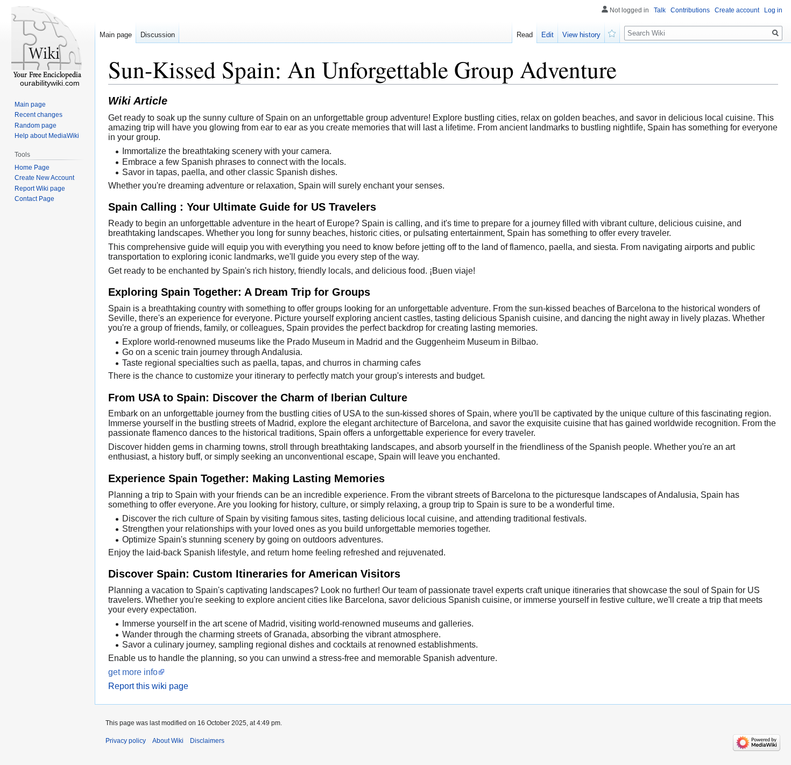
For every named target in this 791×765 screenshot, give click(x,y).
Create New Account (44, 178)
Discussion (157, 35)
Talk (660, 10)
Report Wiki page (40, 188)
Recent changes (38, 115)
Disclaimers (207, 741)
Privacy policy (125, 741)
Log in (773, 10)
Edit (547, 35)
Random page (35, 125)
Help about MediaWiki (47, 136)
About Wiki (167, 741)
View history (581, 35)
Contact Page (34, 199)
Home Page (32, 167)
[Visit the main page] (47, 43)
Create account (737, 10)
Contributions (690, 10)
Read (525, 35)
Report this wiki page (148, 686)
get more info (133, 672)
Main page (116, 35)
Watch (612, 32)
